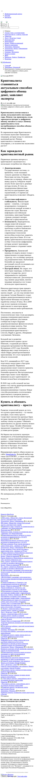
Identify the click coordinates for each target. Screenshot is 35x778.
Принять (4, 776)
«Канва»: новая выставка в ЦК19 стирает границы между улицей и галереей (14, 614)
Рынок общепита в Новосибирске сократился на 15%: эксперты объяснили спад (17, 559)
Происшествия (9, 40)
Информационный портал (13, 14)
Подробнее (10, 776)
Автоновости (9, 50)
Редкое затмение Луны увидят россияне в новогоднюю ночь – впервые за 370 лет (14, 550)
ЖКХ (6, 55)
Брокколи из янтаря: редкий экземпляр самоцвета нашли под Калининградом (17, 649)
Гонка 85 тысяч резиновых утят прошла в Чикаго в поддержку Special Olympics (17, 667)
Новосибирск (9, 41)
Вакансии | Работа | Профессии (15, 57)
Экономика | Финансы (12, 47)
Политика (8, 59)
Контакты (8, 17)
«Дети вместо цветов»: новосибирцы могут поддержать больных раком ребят (15, 684)
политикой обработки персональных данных (17, 772)
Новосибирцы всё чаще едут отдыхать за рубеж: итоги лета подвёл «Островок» (17, 606)
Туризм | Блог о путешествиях (15, 33)
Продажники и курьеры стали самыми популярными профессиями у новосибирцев (15, 597)
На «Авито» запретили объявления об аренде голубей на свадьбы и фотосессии (16, 567)
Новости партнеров (11, 45)
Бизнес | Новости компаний (14, 43)
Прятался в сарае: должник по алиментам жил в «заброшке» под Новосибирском (17, 532)
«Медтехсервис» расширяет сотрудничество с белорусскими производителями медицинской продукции (16, 579)
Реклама (7, 15)
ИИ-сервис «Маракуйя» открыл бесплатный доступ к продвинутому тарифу (15, 524)
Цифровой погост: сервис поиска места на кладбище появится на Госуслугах (15, 641)
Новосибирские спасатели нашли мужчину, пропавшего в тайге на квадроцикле (15, 658)
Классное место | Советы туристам (16, 34)
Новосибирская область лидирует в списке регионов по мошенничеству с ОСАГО (15, 541)
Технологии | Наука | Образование (16, 48)
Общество (8, 36)
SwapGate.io (11, 454)
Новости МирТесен (7, 514)
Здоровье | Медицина (12, 52)
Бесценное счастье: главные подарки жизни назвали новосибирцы (15, 676)
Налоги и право (10, 54)
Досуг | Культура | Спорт (13, 38)
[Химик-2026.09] (6, 62)
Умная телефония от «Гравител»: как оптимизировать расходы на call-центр (13, 588)
